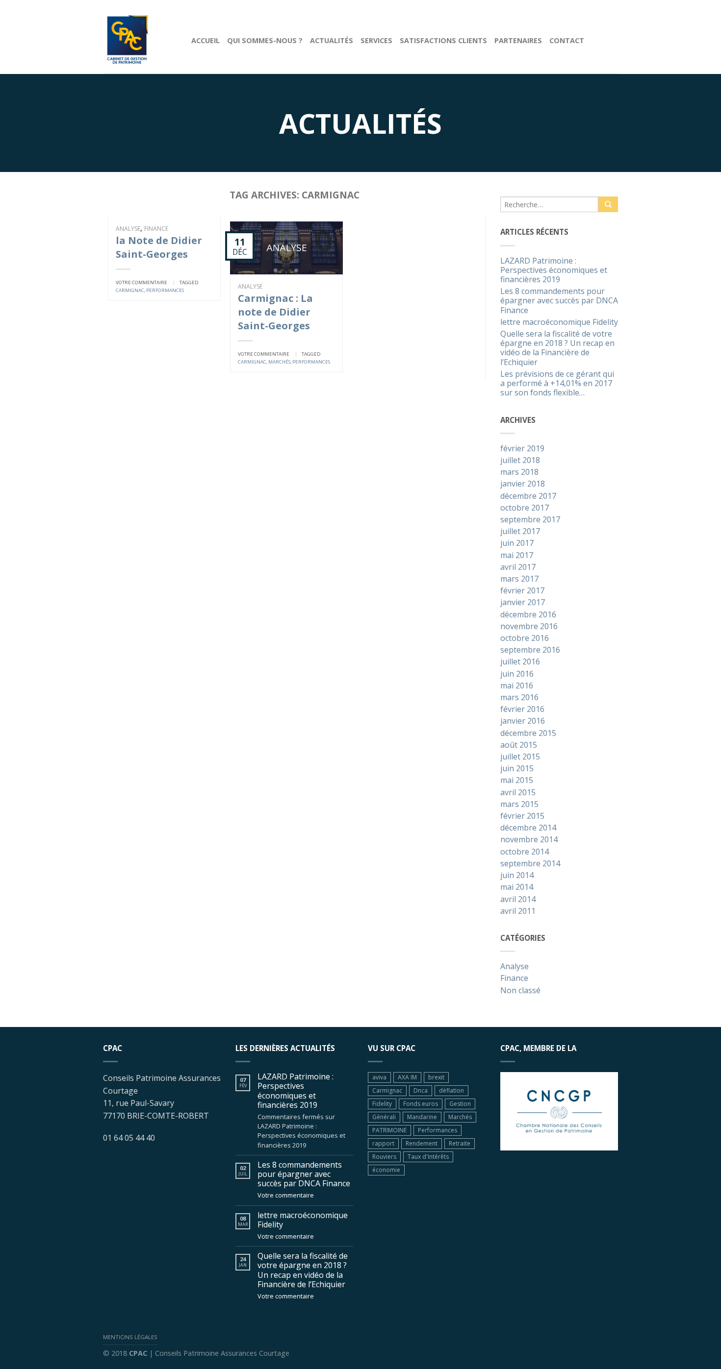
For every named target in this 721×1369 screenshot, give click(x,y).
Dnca (420, 1090)
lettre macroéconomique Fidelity (559, 322)
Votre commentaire (141, 282)
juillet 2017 (520, 532)
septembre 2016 (530, 650)
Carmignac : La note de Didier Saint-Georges (275, 312)
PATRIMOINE (389, 1130)
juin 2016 (517, 674)
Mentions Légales (130, 1337)
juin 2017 (517, 543)
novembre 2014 (529, 840)
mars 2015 (519, 804)
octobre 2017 (524, 508)
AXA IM (407, 1077)
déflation (451, 1090)
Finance (156, 228)
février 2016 (522, 709)
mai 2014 (516, 887)
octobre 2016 (524, 638)
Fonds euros (420, 1104)
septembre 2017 (530, 520)
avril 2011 (518, 911)
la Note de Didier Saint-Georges (159, 247)
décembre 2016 (528, 615)
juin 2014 (517, 875)
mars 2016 (519, 698)
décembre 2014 (528, 828)
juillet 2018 (520, 460)
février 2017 (522, 591)
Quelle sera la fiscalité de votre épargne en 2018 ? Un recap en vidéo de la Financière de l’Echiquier (557, 348)
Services (376, 40)
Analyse (128, 228)
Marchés (279, 362)
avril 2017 (518, 567)
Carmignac (130, 290)
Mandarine (422, 1117)
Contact (566, 40)
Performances (165, 290)
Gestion (460, 1104)
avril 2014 (518, 900)
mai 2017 (516, 556)
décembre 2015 (528, 733)
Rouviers (384, 1156)
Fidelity (382, 1104)
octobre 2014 (524, 852)
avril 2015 (518, 793)
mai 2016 (516, 686)
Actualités (331, 40)
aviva (379, 1077)
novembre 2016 (529, 627)
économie (386, 1170)
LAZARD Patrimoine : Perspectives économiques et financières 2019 (553, 270)
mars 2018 (519, 472)
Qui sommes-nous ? (265, 40)
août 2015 (518, 745)
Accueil (205, 40)
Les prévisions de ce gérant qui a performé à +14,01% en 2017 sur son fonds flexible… (557, 383)
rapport (383, 1143)
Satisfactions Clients (443, 40)
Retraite (459, 1143)
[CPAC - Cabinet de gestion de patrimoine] (140, 37)
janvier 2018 (522, 484)
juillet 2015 (520, 757)
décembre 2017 (528, 496)
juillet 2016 (520, 662)
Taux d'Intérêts (428, 1156)
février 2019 (522, 449)
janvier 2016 (522, 721)
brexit (436, 1077)
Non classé (520, 991)
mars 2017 (519, 579)
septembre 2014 (530, 864)
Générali (384, 1117)
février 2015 (522, 816)
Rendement (422, 1143)
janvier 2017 (522, 603)
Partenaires (518, 40)
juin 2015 (517, 769)
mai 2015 (516, 780)
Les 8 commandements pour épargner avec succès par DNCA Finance (559, 301)
